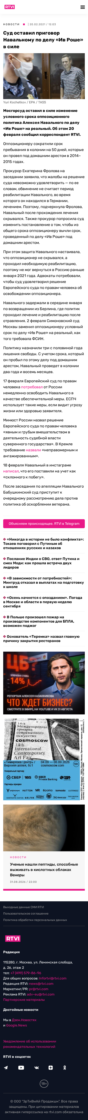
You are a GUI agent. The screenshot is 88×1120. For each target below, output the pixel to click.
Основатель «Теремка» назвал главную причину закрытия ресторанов (41, 638)
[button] (83, 7)
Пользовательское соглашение (25, 913)
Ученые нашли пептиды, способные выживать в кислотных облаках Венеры (44, 869)
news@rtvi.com (41, 984)
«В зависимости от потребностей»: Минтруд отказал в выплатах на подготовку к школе (43, 582)
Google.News (16, 1025)
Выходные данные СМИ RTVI (23, 907)
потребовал (32, 387)
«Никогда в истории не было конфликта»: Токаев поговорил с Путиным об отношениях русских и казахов (43, 543)
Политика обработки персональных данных (35, 920)
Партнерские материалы (24, 1000)
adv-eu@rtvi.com (40, 994)
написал (11, 471)
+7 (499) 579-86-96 (25, 973)
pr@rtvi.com (38, 989)
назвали (33, 450)
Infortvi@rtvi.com (52, 978)
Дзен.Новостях (24, 1020)
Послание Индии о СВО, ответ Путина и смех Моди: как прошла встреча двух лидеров (41, 563)
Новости (11, 24)
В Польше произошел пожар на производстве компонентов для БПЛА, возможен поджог (38, 621)
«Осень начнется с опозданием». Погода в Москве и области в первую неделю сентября (42, 601)
